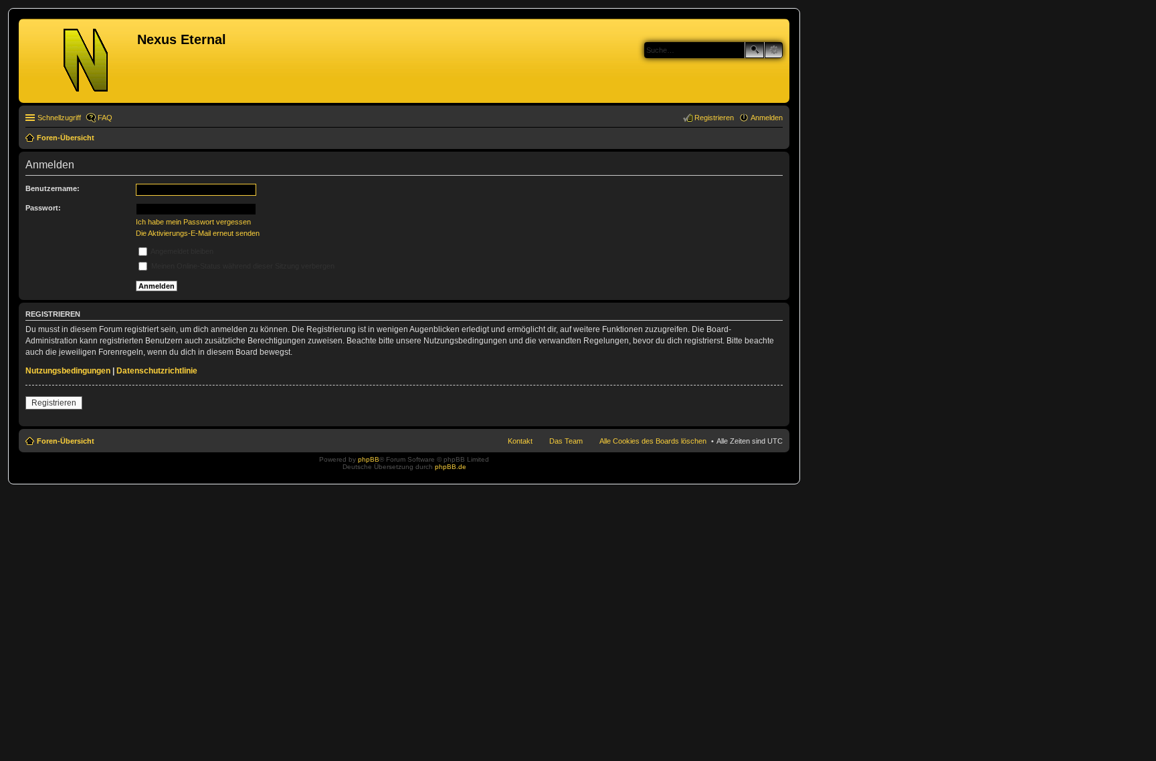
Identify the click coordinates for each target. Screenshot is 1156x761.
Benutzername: (52, 188)
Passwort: (43, 208)
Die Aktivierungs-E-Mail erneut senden (198, 233)
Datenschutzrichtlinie (156, 370)
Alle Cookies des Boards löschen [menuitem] (652, 441)
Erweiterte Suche (774, 50)
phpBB (368, 459)
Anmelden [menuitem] (767, 118)
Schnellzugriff (59, 118)
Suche (755, 50)
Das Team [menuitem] (566, 441)
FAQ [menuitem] (105, 118)
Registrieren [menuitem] (714, 118)
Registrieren (53, 403)
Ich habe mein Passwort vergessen (193, 222)
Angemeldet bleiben (181, 251)
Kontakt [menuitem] (520, 441)
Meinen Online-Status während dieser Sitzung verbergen (241, 266)
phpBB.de (450, 466)
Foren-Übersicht (65, 441)
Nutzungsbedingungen (67, 370)
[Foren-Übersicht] (79, 61)
